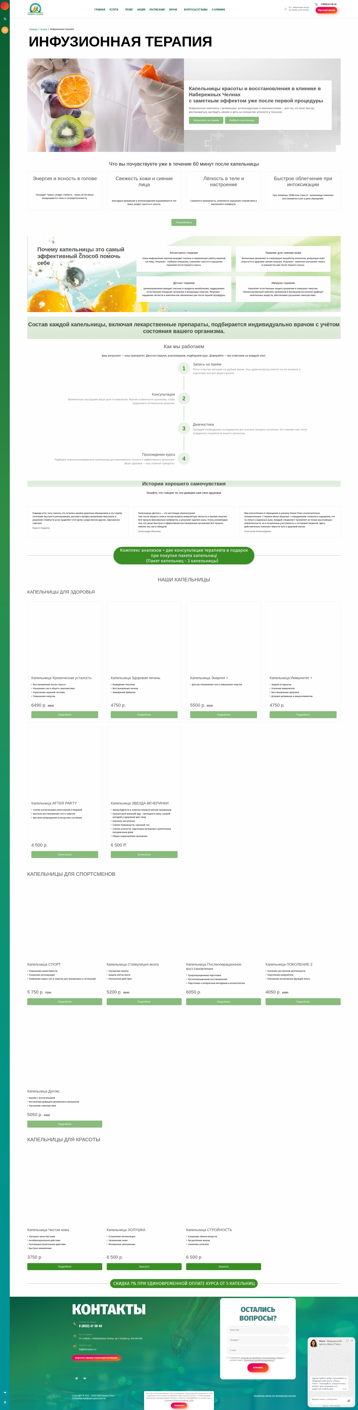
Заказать (144, 1266)
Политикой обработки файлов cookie (179, 1400)
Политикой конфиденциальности (259, 1360)
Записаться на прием (206, 120)
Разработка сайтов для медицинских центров (275, 1396)
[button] (326, 10)
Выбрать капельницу (241, 120)
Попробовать (184, 222)
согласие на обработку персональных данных (262, 1358)
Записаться (64, 854)
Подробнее (64, 714)
